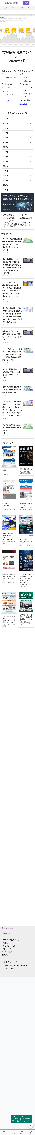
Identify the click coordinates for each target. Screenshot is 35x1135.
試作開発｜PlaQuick (9, 968)
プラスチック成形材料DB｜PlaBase (14, 965)
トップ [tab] (4, 8)
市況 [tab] (22, 8)
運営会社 (5, 955)
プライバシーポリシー (9, 946)
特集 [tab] (13, 8)
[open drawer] (2, 2)
